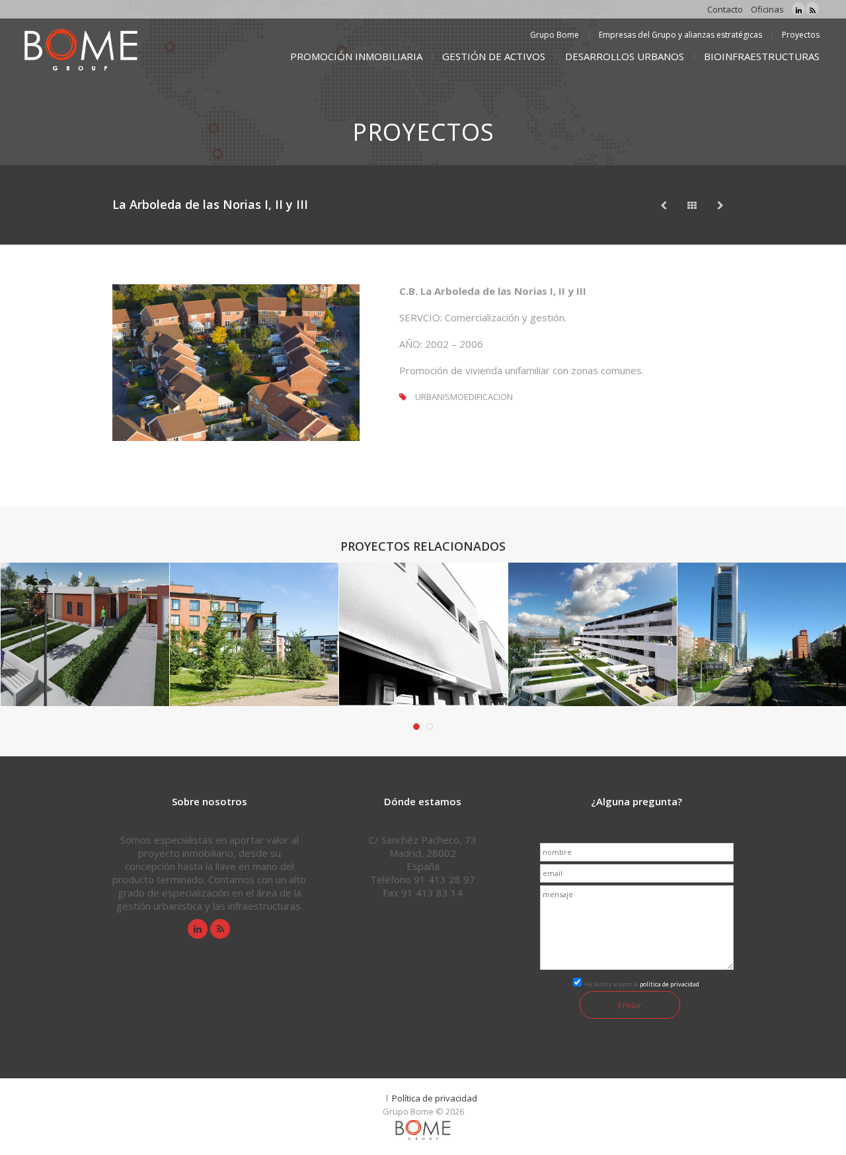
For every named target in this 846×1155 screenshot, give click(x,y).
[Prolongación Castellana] (605, 651)
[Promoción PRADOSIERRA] (436, 651)
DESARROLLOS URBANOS (624, 56)
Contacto (725, 9)
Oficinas (767, 9)
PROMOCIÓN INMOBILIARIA (356, 56)
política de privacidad (669, 984)
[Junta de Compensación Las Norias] (774, 651)
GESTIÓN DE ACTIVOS (493, 56)
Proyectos (801, 34)
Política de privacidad (434, 1098)
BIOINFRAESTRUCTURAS (762, 56)
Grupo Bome (554, 34)
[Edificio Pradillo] (663, 205)
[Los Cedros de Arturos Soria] (720, 205)
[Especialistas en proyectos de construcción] (79, 51)
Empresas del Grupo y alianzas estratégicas (680, 34)
